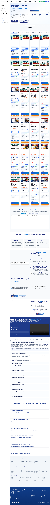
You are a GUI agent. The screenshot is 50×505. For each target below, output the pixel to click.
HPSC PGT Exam (44, 461)
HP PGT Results (29, 213)
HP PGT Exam (12, 461)
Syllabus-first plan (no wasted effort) (17, 363)
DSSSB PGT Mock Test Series (37, 480)
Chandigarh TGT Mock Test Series (37, 482)
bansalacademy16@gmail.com (15, 498)
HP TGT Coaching (21, 471)
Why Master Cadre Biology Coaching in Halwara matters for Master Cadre (23, 342)
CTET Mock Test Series (45, 484)
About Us (23, 490)
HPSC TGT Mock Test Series (44, 482)
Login (47, 1)
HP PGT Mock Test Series (14, 479)
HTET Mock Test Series (22, 484)
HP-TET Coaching (28, 473)
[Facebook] (11, 502)
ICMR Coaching (43, 496)
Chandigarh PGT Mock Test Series (14, 482)
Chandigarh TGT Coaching (36, 472)
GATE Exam (32, 494)
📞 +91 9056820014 (22, 296)
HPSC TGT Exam (44, 462)
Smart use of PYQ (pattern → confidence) (18, 372)
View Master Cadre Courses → (24, 21)
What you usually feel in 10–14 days (17, 396)
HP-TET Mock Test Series (29, 484)
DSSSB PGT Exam (36, 461)
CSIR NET (32, 490)
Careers (23, 491)
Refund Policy (24, 497)
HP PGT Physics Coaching (22, 470)
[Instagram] (13, 502)
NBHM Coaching (43, 499)
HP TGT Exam (20, 462)
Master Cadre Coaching (29, 471)
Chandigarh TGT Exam (37, 462)
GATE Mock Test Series (37, 477)
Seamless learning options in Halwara (17, 389)
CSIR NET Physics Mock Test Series (45, 478)
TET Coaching (13, 473)
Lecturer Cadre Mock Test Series (29, 480)
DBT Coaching (43, 495)
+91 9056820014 (13, 497)
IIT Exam (32, 491)
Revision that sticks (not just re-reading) (18, 375)
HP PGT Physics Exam (21, 461)
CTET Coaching (44, 473)
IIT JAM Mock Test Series (22, 477)
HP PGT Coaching (13, 470)
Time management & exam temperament (18, 377)
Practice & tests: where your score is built (18, 370)
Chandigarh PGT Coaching (13, 472)
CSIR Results (23, 213)
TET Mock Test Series (13, 484)
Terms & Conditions (24, 495)
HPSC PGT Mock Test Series (44, 480)
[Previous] (11, 222)
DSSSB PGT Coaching (37, 470)
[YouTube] (14, 502)
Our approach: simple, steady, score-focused (19, 353)
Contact (23, 499)
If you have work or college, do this (17, 379)
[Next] (48, 243)
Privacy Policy (24, 496)
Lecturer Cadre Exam (29, 461)
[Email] (18, 502)
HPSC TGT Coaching (44, 471)
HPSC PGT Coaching (44, 470)
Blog (22, 494)
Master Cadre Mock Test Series (29, 482)
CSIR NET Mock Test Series (13, 478)
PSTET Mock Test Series (37, 484)
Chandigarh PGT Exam (14, 462)
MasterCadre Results (35, 213)
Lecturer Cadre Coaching (29, 470)
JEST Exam (32, 496)
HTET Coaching (21, 473)
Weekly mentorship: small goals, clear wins (18, 384)
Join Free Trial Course (14, 21)
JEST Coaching (43, 497)
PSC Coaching (43, 494)
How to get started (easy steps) (16, 398)
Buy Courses (42, 1)
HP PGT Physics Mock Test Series (22, 480)
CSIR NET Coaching (43, 490)
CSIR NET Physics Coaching (44, 468)
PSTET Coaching (36, 473)
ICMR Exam (33, 495)
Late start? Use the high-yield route (17, 382)
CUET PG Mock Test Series (29, 477)
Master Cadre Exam (29, 462)
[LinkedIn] (16, 502)
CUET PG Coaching (43, 491)
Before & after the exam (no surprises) (18, 391)
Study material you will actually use (17, 365)
